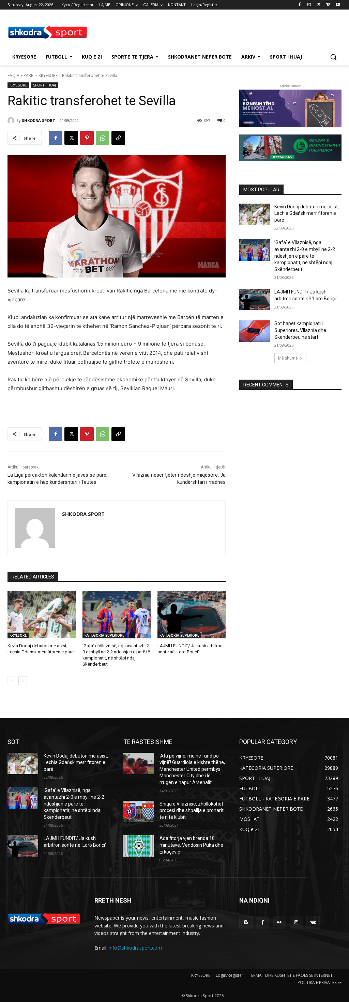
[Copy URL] (118, 138)
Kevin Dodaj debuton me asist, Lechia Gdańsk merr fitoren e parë (306, 213)
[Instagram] (309, 5)
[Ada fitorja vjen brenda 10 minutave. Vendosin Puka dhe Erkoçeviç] (138, 846)
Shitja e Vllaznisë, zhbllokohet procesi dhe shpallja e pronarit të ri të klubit (192, 810)
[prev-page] (11, 681)
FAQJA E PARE (20, 75)
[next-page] (22, 681)
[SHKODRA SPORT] (11, 120)
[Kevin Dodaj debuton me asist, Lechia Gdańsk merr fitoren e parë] (41, 614)
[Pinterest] (87, 138)
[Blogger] (246, 922)
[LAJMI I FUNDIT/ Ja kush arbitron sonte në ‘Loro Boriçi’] (191, 614)
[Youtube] (338, 5)
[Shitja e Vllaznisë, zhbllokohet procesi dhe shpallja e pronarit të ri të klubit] (138, 811)
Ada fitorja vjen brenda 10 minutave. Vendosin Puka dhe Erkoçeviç (191, 845)
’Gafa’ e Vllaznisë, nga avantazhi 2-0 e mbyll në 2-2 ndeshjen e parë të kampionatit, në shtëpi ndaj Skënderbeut (304, 256)
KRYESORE (48, 75)
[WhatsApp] (102, 138)
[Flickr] (279, 922)
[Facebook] (300, 5)
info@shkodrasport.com (135, 947)
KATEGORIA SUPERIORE (104, 635)
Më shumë (288, 358)
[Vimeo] (328, 5)
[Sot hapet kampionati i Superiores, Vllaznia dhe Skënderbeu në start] (254, 331)
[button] (333, 57)
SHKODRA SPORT (38, 120)
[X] (319, 5)
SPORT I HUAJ (44, 85)
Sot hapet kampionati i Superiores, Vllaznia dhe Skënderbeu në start (300, 330)
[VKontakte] (313, 922)
